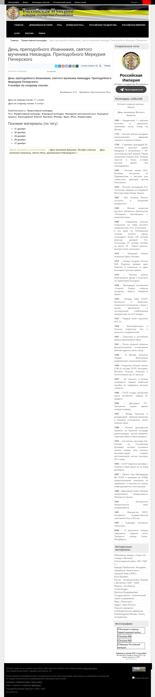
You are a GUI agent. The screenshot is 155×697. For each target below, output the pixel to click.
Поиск (42, 33)
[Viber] (70, 66)
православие (85, 116)
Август (131, 106)
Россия (29, 33)
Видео (25, 2)
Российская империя (133, 25)
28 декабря (20, 139)
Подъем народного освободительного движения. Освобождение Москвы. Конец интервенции (129, 612)
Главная (19, 25)
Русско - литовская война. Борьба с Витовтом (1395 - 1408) (131, 581)
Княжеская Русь (75, 25)
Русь (59, 25)
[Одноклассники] (63, 66)
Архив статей (80, 2)
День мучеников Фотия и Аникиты (131, 114)
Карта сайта (36, 682)
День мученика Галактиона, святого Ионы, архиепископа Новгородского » (57, 151)
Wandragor (36, 685)
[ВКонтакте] (59, 66)
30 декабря (20, 132)
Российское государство (102, 25)
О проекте (10, 682)
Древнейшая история (41, 25)
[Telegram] (66, 66)
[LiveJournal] (77, 66)
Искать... (135, 2)
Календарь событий (40, 2)
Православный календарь (34, 40)
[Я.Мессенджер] (56, 66)
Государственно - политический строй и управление (130, 597)
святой (38, 116)
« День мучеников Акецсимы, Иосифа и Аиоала (72, 149)
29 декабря (20, 135)
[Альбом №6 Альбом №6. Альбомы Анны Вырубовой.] (124, 635)
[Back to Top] (149, 666)
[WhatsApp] (73, 66)
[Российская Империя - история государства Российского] (40, 12)
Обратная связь (23, 682)
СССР (17, 33)
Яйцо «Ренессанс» (123, 601)
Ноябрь (58, 116)
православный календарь (28, 113)
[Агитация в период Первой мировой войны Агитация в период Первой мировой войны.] (131, 630)
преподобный (26, 116)
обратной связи (90, 668)
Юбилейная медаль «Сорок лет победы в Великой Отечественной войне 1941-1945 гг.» (130, 559)
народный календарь (53, 113)
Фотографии (13, 2)
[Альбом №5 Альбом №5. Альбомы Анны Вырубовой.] (124, 639)
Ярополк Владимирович (126, 592)
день (67, 116)
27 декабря (20, 143)
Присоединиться (134, 89)
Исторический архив (62, 2)
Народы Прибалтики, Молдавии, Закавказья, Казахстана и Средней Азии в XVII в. (130, 570)
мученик (48, 116)
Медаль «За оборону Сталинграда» (124, 587)
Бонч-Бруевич (121, 576)
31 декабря (20, 128)
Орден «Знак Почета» (125, 604)
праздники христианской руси (81, 113)
